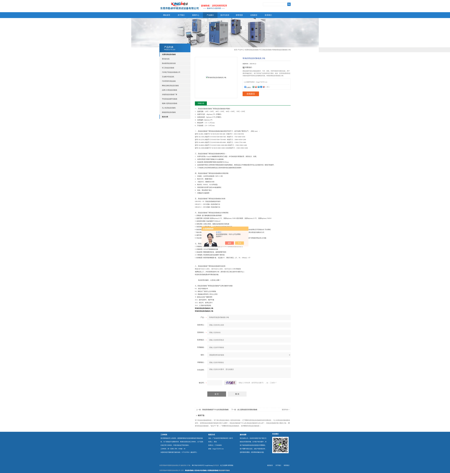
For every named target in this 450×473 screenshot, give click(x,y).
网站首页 (166, 15)
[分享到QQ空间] (253, 86)
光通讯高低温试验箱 (252, 50)
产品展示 (210, 15)
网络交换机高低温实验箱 (170, 85)
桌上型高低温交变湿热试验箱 (247, 409)
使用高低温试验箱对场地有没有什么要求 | (214, 423)
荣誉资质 (239, 15)
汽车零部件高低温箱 (169, 81)
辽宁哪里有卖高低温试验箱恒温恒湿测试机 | (257, 420)
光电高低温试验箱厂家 (169, 94)
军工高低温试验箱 (168, 68)
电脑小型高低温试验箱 (169, 103)
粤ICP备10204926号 (198, 465)
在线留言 (253, 15)
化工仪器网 (223, 465)
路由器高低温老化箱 (169, 63)
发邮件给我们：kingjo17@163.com (256, 82)
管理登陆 (230, 465)
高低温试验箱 (189, 470)
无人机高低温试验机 (169, 108)
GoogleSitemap (208, 465)
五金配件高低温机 (168, 77)
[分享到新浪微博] (256, 86)
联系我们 (268, 15)
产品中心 (241, 50)
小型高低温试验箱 (212, 470)
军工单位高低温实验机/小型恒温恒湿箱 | (228, 420)
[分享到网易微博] (263, 86)
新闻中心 (195, 15)
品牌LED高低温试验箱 (169, 90)
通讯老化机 (166, 59)
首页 (235, 50)
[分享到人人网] (261, 86)
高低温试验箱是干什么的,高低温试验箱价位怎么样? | (248, 423)
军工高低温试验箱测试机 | (204, 420)
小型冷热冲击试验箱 (200, 470)
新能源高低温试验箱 (169, 112)
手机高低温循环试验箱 (169, 99)
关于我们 (181, 15)
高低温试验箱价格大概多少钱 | (277, 423)
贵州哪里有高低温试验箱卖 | (251, 426)
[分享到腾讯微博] (258, 86)
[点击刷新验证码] (230, 383)
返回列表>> (286, 409)
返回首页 (270, 465)
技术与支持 (224, 15)
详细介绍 (201, 103)
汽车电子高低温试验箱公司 (171, 72)
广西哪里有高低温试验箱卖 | (231, 426)
